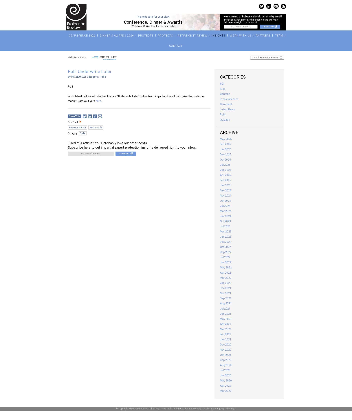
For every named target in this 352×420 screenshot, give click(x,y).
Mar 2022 (225, 277)
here (98, 100)
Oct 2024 (225, 200)
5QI (222, 83)
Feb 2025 (225, 180)
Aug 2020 (226, 365)
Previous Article (77, 127)
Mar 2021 (225, 329)
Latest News (227, 109)
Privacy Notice (192, 408)
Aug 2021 (226, 303)
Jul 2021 (225, 308)
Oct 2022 (225, 247)
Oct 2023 (225, 221)
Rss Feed (73, 122)
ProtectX (165, 35)
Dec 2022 (225, 241)
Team (279, 35)
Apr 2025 (225, 175)
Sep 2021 (225, 298)
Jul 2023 (225, 226)
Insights (218, 35)
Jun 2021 (225, 313)
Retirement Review (192, 35)
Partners (263, 35)
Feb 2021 (225, 334)
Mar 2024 (225, 211)
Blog (222, 88)
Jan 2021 (225, 339)
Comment (226, 104)
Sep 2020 (225, 360)
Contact (176, 45)
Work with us (240, 35)
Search (281, 57)
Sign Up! (268, 26)
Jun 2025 (225, 169)
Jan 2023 (225, 236)
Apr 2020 (225, 385)
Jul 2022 (225, 257)
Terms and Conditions (171, 408)
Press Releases (229, 99)
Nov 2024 (225, 195)
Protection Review (76, 17)
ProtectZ (145, 35)
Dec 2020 (225, 344)
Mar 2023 (225, 231)
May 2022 (226, 267)
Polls (103, 76)
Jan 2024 (225, 216)
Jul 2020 (225, 370)
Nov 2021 (225, 293)
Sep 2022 (225, 252)
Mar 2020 (225, 390)
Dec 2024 (225, 190)
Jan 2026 (225, 149)
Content (225, 93)
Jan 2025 (225, 185)
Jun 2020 (225, 375)
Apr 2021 (225, 324)
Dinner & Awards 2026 (117, 35)
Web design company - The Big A (218, 408)
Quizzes (225, 119)
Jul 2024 (225, 205)
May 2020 (226, 380)
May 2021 (226, 318)
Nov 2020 (225, 349)
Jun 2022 (225, 262)
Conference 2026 (82, 35)
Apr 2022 (225, 272)
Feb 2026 (225, 144)
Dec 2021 (225, 288)
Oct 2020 (225, 354)
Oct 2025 (225, 159)
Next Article (96, 127)
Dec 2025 (225, 154)
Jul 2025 (225, 164)
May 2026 (226, 139)
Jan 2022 (225, 282)
